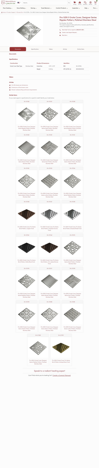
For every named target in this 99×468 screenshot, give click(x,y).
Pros (94, 8)
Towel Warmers (45, 8)
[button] (85, 3)
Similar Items (80, 49)
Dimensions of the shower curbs (19, 87)
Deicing (33, 8)
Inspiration (75, 8)
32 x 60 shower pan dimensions (19, 85)
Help (86, 8)
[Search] (69, 3)
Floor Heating (7, 8)
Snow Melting (21, 8)
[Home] (3, 3)
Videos (51, 49)
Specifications (35, 49)
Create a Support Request (62, 375)
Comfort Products (61, 8)
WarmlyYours (10, 1)
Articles (65, 49)
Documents (18, 49)
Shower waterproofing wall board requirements (24, 89)
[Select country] (19, 3)
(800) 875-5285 (11, 3)
